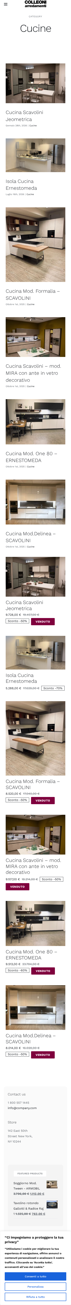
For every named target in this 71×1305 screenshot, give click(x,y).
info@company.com (22, 1108)
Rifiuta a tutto (35, 1296)
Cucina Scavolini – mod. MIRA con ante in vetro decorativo (33, 373)
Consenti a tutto (35, 1276)
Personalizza (35, 1286)
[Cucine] (35, 83)
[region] (35, 1268)
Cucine (33, 125)
